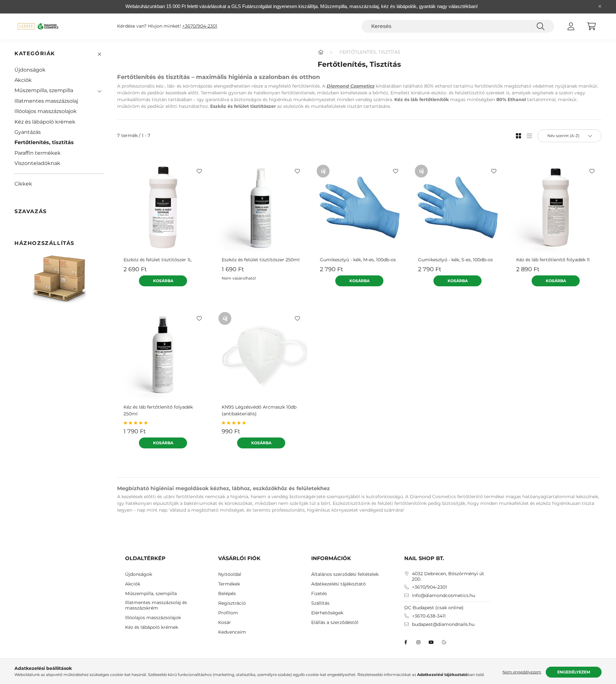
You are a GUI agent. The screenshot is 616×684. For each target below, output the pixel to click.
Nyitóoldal (229, 574)
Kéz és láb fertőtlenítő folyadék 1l (553, 260)
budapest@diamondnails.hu (443, 624)
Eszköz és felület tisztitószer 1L (158, 260)
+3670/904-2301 (199, 26)
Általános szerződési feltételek (345, 574)
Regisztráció (232, 603)
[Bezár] (600, 6)
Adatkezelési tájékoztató (338, 584)
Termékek (229, 584)
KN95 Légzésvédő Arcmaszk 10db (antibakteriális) (259, 410)
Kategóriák (34, 53)
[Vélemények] (163, 422)
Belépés (227, 593)
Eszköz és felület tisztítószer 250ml (261, 260)
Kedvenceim (232, 632)
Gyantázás (27, 132)
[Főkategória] (320, 52)
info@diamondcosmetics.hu (443, 595)
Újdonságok (30, 70)
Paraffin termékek (37, 153)
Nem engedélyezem (521, 672)
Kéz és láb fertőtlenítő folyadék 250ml (158, 410)
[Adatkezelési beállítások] (444, 642)
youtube (431, 642)
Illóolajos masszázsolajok (45, 111)
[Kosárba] (163, 280)
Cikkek (23, 184)
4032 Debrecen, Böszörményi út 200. (448, 576)
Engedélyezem (573, 672)
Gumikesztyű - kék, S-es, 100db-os (455, 260)
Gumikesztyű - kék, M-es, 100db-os (358, 260)
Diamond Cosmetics (350, 86)
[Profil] (570, 26)
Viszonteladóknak (37, 163)
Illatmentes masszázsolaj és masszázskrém (156, 605)
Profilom (228, 613)
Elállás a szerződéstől (334, 622)
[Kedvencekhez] (199, 171)
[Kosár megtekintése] (591, 26)
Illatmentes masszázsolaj (46, 101)
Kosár (224, 622)
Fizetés (319, 593)
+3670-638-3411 (429, 616)
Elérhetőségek (327, 613)
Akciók (23, 80)
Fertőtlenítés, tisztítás (44, 142)
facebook (405, 642)
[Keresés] (540, 26)
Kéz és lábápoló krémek (44, 122)
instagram (418, 642)
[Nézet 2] (529, 136)
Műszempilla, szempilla (43, 90)
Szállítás (320, 603)
